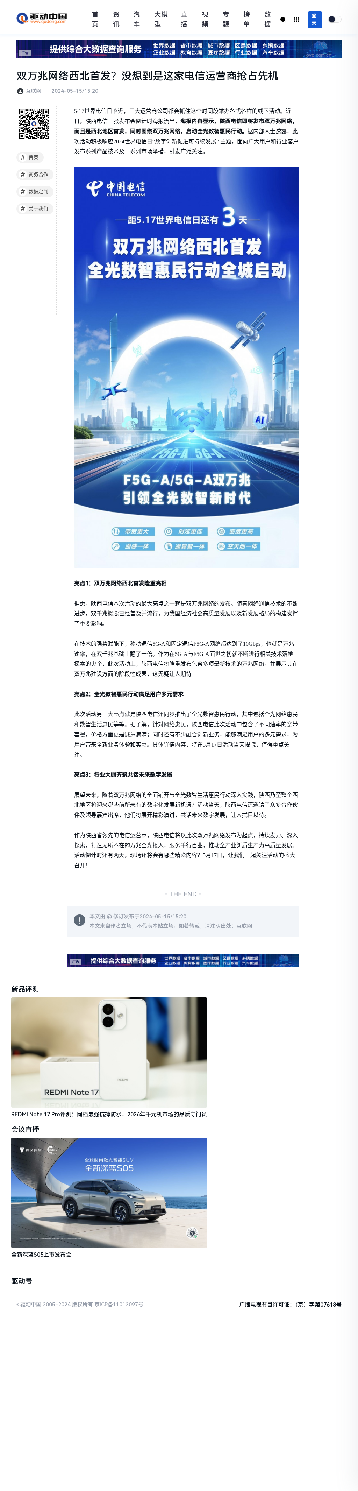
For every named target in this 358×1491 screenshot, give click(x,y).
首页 (95, 19)
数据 (267, 19)
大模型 (161, 19)
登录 (314, 19)
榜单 (246, 19)
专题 (226, 19)
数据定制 (34, 192)
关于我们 (34, 209)
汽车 (137, 19)
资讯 (116, 19)
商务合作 (34, 174)
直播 (184, 19)
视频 (205, 19)
